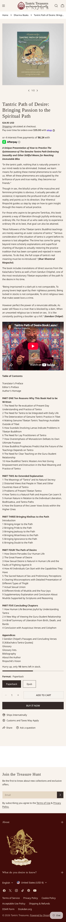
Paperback (11, 684)
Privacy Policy (30, 897)
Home (5, 15)
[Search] (56, 6)
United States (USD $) (32, 882)
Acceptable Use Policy (13, 903)
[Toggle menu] (3, 6)
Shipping (7, 126)
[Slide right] (37, 90)
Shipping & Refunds (39, 903)
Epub (29, 684)
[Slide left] (28, 90)
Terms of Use (43, 802)
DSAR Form (8, 909)
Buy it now (33, 705)
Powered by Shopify (40, 915)
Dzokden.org (25, 909)
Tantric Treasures (20, 915)
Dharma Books (21, 15)
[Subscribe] (60, 795)
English (6, 882)
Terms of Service (11, 897)
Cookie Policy (49, 897)
